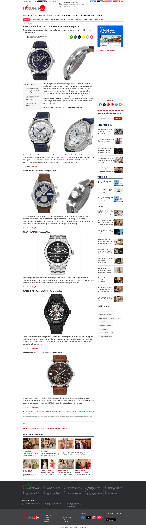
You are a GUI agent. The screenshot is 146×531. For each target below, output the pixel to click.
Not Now (76, 9)
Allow (84, 9)
